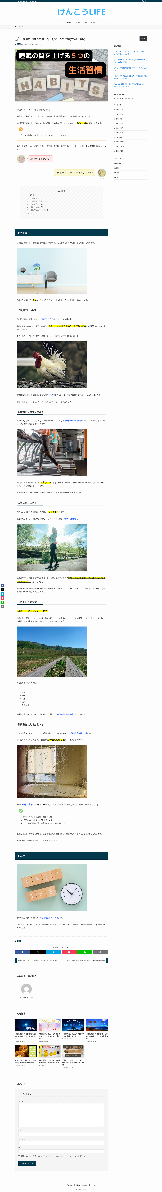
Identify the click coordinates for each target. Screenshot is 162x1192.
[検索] (145, 1)
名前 (20, 1130)
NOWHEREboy (26, 997)
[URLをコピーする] (100, 952)
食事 (117, 177)
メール (21, 1139)
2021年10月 (120, 151)
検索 (143, 38)
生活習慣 (30, 195)
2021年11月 (120, 146)
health (118, 163)
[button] (22, 952)
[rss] (142, 1)
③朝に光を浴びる (37, 204)
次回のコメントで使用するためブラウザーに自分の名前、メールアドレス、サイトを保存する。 (54, 1156)
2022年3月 (119, 128)
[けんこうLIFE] (81, 11)
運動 (117, 172)
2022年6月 (119, 114)
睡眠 (18, 44)
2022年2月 (119, 133)
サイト (20, 1148)
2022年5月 (119, 119)
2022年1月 (119, 137)
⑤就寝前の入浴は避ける (39, 210)
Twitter (78, 1185)
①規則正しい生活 (37, 198)
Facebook (70, 1185)
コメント (22, 1101)
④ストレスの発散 (37, 207)
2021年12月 (120, 142)
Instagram (85, 1185)
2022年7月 (119, 110)
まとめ (30, 214)
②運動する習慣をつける (39, 201)
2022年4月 (119, 123)
